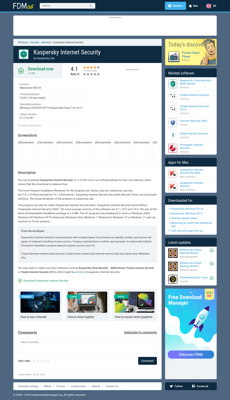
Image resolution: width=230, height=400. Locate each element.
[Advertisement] (115, 26)
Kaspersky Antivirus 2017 (187, 213)
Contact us (111, 386)
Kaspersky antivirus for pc (187, 208)
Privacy (60, 386)
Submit (96, 386)
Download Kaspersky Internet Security (45, 280)
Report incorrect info (31, 125)
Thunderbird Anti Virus (194, 277)
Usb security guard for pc (187, 230)
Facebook (202, 386)
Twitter (178, 386)
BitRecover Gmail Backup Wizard (190, 264)
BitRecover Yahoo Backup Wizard (191, 251)
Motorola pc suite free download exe (191, 224)
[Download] (212, 250)
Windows (23, 42)
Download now (40, 68)
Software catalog (28, 386)
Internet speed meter (184, 218)
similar (79, 272)
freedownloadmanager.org (47, 394)
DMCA (47, 386)
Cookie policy (78, 386)
